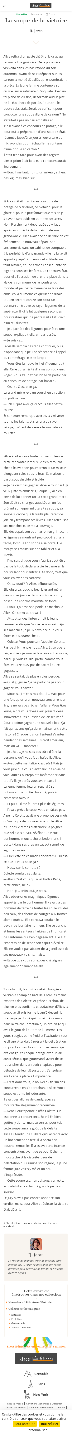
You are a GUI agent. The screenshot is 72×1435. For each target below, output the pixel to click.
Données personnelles (41, 1407)
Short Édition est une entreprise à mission (36, 1346)
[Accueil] (40, 5)
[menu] (5, 5)
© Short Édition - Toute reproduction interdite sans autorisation (30, 1224)
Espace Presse (15, 1403)
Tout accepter (25, 1424)
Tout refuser (49, 1424)
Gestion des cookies (15, 1407)
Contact (61, 1407)
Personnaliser (37, 1430)
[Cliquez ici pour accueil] (36, 1358)
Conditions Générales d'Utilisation (44, 1403)
